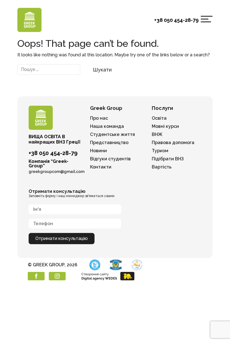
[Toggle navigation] (207, 19)
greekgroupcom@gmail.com (56, 171)
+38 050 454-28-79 (176, 20)
